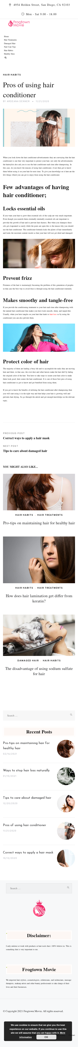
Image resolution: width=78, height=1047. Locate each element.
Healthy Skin (9, 53)
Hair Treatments (10, 39)
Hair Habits (8, 50)
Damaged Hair (9, 43)
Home (6, 36)
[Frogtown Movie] (41, 23)
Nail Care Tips (10, 46)
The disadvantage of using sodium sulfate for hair (39, 671)
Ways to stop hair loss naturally (26, 770)
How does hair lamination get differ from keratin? (39, 598)
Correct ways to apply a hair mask (28, 852)
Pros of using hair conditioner (25, 825)
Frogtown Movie (33, 1011)
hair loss (53, 314)
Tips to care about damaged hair (27, 798)
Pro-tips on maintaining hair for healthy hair (39, 522)
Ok (46, 1037)
